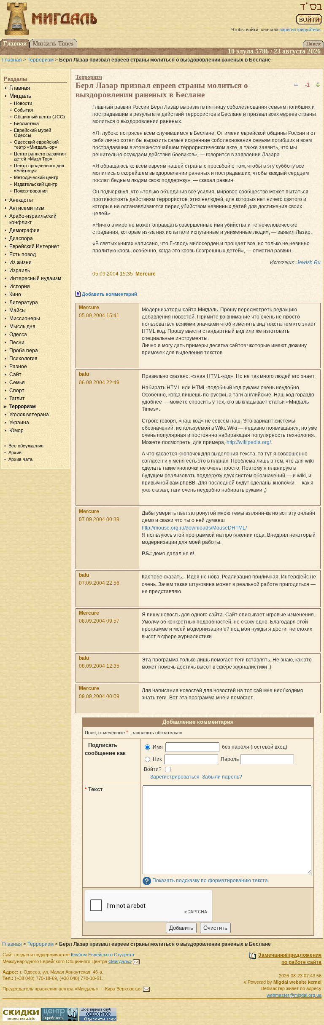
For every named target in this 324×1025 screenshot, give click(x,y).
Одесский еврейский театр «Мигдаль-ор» (36, 144)
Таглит (17, 398)
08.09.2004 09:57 (99, 621)
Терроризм (40, 60)
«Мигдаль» (120, 961)
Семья (17, 382)
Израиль (19, 270)
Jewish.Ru (309, 262)
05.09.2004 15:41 (99, 315)
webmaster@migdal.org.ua (294, 995)
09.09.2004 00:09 (99, 696)
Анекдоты (21, 200)
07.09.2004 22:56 (99, 583)
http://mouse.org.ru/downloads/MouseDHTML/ (194, 528)
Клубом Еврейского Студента (102, 954)
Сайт (15, 374)
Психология (23, 358)
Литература (23, 302)
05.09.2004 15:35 (112, 274)
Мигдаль (20, 96)
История (19, 286)
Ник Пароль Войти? (191, 764)
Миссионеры (24, 318)
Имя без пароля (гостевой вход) (219, 747)
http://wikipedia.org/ (249, 442)
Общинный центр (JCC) (39, 116)
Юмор (16, 431)
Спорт (16, 390)
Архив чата (20, 459)
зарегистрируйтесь (300, 29)
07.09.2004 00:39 (99, 519)
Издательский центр (35, 184)
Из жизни (20, 262)
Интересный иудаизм (35, 278)
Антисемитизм (26, 208)
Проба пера (23, 350)
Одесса (18, 334)
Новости (23, 103)
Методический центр (36, 177)
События (23, 109)
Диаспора (21, 238)
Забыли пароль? (222, 777)
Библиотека (26, 123)
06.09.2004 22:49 (99, 382)
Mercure (145, 274)
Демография (24, 230)
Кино (15, 294)
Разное (18, 366)
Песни (16, 342)
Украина (19, 423)
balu (84, 374)
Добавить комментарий (109, 294)
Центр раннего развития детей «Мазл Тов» (40, 156)
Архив (15, 452)
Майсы (17, 310)
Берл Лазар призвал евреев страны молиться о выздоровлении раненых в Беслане (162, 90)
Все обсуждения (25, 445)
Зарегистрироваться (175, 777)
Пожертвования (31, 190)
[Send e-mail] (136, 961)
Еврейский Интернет (34, 246)
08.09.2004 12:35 (99, 666)
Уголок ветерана (29, 414)
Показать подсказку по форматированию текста (210, 880)
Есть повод (22, 254)
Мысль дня (22, 326)
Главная (12, 60)
